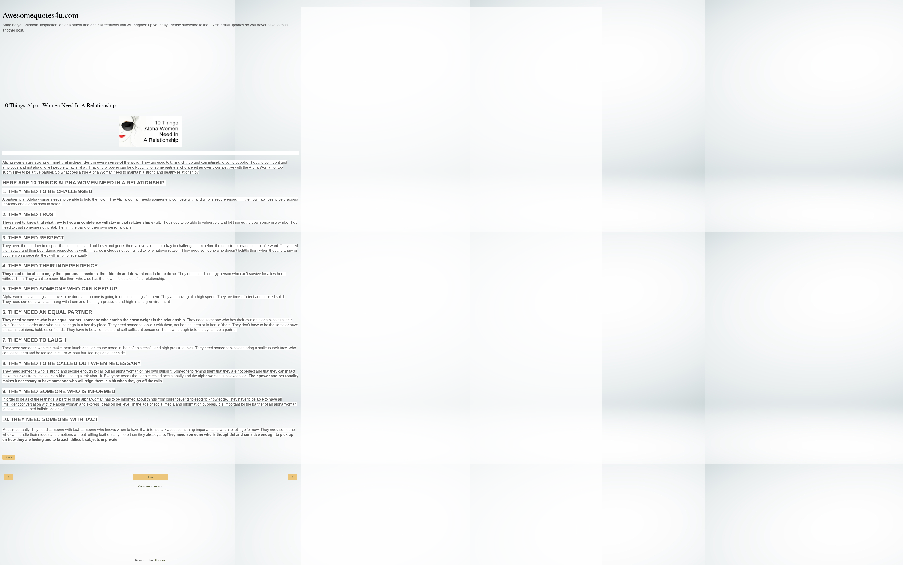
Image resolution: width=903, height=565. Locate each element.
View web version (150, 486)
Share (8, 457)
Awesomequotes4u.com (40, 14)
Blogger (159, 560)
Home (150, 477)
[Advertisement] (150, 67)
